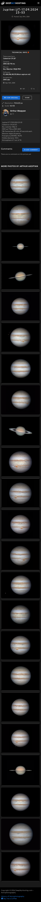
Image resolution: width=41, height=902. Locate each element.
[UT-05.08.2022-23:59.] (20, 614)
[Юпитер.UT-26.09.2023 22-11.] (20, 493)
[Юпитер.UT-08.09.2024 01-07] (20, 866)
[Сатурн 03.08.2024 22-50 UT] (20, 276)
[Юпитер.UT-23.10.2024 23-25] (20, 645)
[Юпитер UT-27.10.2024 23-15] (20, 802)
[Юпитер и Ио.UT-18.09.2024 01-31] (20, 400)
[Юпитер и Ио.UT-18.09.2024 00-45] (20, 337)
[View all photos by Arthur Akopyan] (5, 112)
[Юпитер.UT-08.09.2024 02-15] (20, 524)
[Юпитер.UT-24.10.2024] (20, 834)
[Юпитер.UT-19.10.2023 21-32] (20, 676)
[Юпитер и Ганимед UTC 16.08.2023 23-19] (20, 738)
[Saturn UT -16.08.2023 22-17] (20, 431)
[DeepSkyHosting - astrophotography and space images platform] (14, 3)
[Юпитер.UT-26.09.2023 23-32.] (20, 555)
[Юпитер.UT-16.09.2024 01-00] (20, 184)
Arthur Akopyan (18, 111)
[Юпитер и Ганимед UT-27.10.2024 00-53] (20, 585)
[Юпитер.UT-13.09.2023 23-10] (20, 707)
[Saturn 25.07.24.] (20, 770)
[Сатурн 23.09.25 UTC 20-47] (20, 246)
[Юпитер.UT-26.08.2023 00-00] (20, 306)
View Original (12, 97)
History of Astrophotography (12, 896)
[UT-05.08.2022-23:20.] (20, 215)
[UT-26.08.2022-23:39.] (20, 462)
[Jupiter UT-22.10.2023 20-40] (20, 368)
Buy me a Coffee (10, 899)
